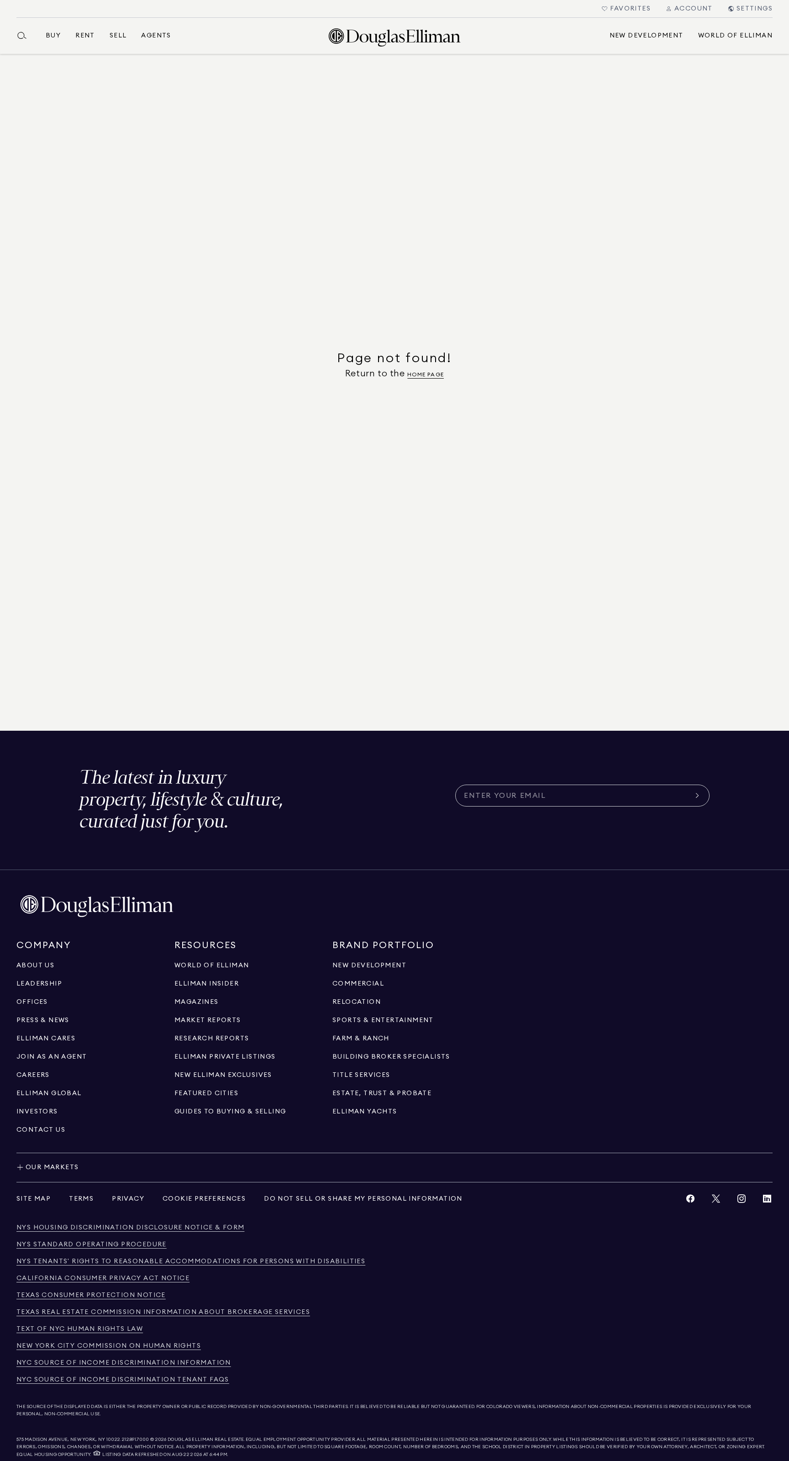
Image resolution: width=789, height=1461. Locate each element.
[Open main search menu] (25, 35)
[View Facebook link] (690, 1201)
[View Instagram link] (741, 1201)
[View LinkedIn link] (767, 1201)
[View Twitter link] (715, 1201)
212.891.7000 (135, 1439)
